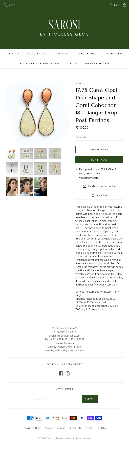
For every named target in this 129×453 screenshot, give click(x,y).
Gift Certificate (97, 63)
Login (117, 5)
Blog (73, 63)
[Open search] (5, 5)
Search (11, 5)
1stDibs (102, 428)
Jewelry (61, 53)
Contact (90, 428)
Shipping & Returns (55, 428)
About (11, 53)
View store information (89, 178)
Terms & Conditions (31, 428)
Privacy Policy (75, 428)
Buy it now (99, 160)
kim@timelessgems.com (67, 335)
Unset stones (87, 53)
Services (113, 53)
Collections (36, 53)
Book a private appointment (41, 63)
